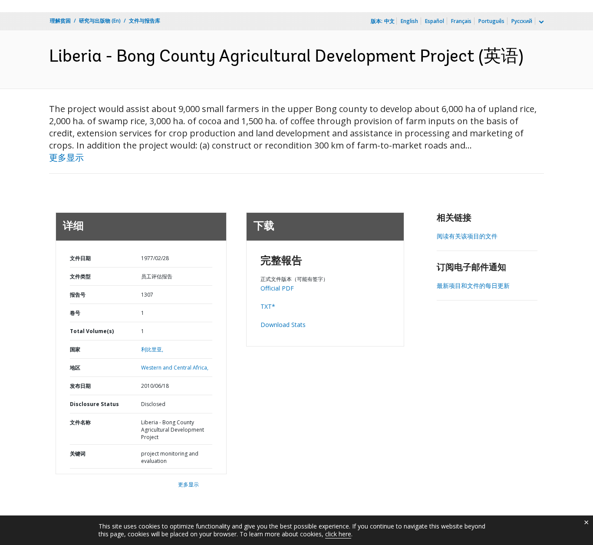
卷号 (75, 313)
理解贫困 (60, 20)
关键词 (78, 453)
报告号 (78, 294)
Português (491, 21)
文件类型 (80, 276)
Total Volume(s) (92, 331)
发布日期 (80, 386)
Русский (521, 21)
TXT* (267, 306)
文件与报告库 (144, 20)
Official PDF (277, 288)
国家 (75, 349)
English (409, 21)
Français (461, 21)
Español (434, 21)
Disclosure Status (94, 404)
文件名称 (80, 422)
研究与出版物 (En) (100, 20)
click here (338, 534)
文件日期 (80, 258)
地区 (75, 367)
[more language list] (540, 22)
